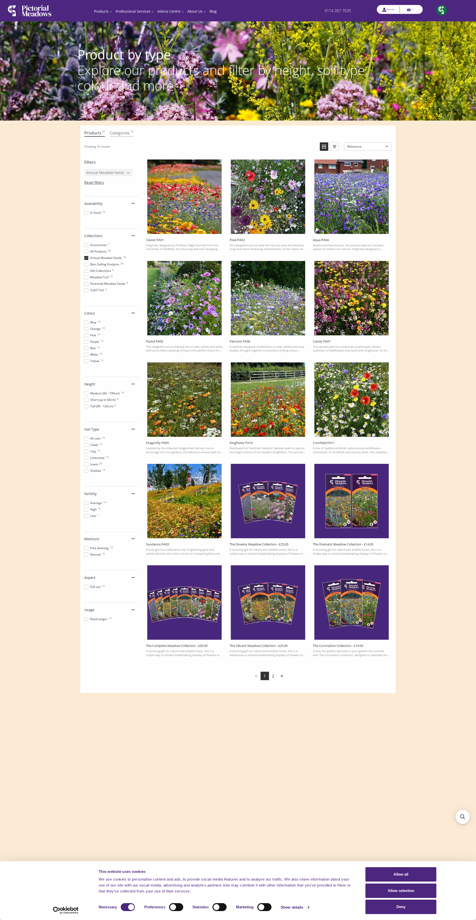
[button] (324, 146)
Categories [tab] (121, 132)
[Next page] (281, 676)
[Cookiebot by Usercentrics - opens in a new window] (66, 910)
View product (184, 228)
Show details (292, 907)
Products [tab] (94, 132)
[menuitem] (103, 10)
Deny (400, 907)
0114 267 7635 (338, 10)
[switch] (176, 907)
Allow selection (401, 890)
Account (390, 9)
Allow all (400, 874)
